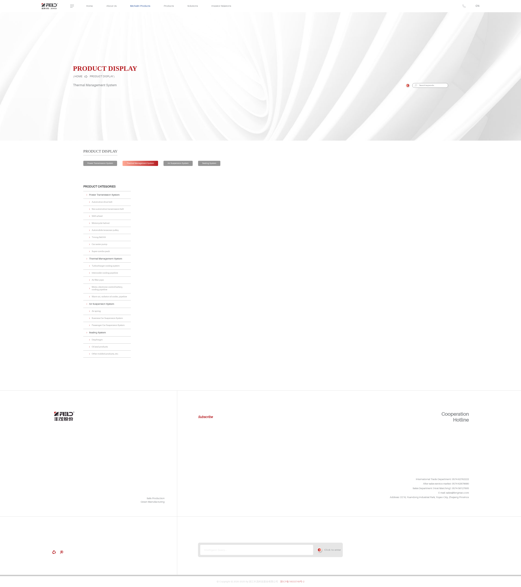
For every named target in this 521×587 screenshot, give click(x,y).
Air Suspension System (178, 163)
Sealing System (209, 163)
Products (169, 6)
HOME (78, 76)
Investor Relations (221, 6)
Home (89, 6)
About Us (111, 6)
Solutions (192, 6)
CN (477, 6)
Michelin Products (140, 6)
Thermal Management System (140, 163)
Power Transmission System (100, 163)
